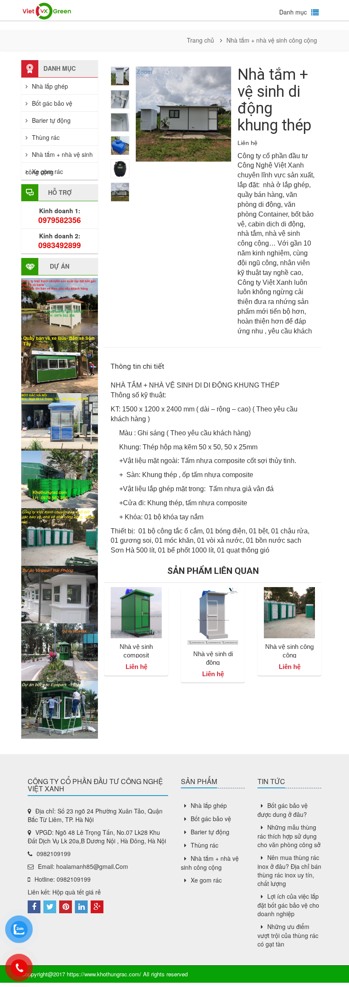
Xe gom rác (47, 171)
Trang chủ (200, 40)
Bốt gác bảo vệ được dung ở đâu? (282, 810)
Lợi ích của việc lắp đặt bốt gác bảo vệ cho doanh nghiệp (288, 905)
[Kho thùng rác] (46, 10)
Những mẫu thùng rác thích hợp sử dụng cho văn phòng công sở (288, 836)
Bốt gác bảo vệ (52, 103)
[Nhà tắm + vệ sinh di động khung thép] (120, 76)
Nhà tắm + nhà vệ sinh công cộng (271, 40)
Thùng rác (46, 137)
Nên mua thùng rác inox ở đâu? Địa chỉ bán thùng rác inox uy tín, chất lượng (289, 870)
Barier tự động (51, 120)
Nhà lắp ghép (50, 86)
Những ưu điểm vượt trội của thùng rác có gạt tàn (287, 935)
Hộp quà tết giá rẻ (76, 892)
